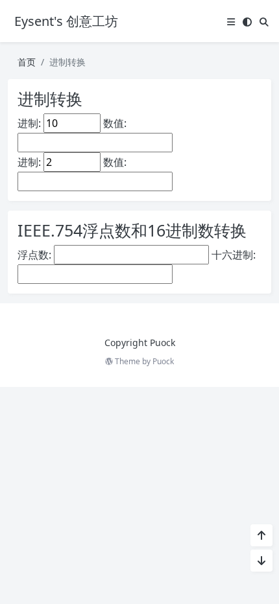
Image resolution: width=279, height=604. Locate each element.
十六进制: (234, 255)
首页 (27, 62)
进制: (29, 123)
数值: (115, 123)
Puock (163, 361)
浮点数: (34, 255)
